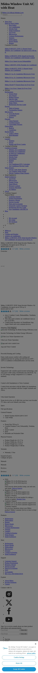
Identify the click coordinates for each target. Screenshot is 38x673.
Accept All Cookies (19, 669)
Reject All (19, 663)
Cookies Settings (19, 657)
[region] (19, 657)
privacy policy (31, 653)
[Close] (35, 644)
